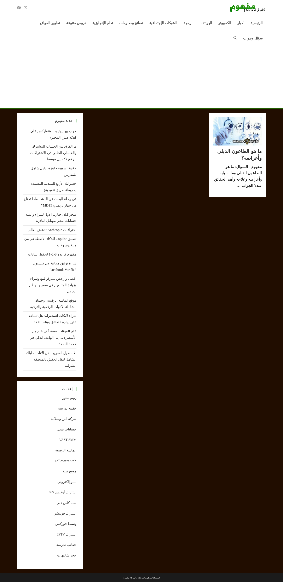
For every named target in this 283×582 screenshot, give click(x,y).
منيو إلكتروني (66, 482)
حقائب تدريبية (66, 545)
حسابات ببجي (66, 429)
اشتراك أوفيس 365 (62, 492)
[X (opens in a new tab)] (25, 8)
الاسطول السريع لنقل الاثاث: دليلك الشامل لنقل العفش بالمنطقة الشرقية (51, 359)
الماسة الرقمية (65, 450)
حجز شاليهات (66, 555)
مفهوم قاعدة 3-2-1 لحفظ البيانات (52, 254)
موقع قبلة (69, 471)
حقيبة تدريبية (67, 408)
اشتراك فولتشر (65, 513)
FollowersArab (65, 461)
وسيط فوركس (65, 524)
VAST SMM (67, 440)
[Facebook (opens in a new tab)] (19, 8)
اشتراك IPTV (66, 534)
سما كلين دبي (66, 503)
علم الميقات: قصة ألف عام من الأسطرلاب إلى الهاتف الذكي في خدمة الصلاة (52, 337)
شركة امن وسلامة (63, 419)
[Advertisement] (141, 77)
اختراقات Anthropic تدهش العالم (52, 230)
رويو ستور (69, 398)
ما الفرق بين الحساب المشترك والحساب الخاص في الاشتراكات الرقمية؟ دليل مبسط (53, 152)
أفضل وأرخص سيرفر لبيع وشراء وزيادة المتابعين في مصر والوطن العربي (52, 285)
